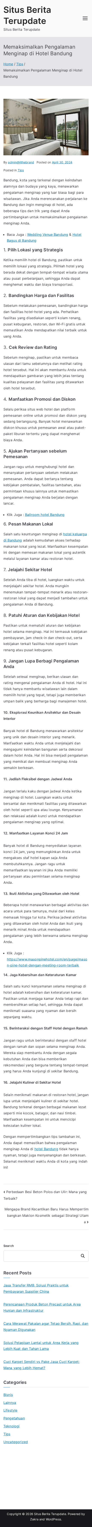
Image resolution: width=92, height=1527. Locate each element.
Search (8, 1246)
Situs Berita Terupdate (50, 1514)
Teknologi (11, 1426)
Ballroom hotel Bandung (45, 514)
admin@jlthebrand (21, 162)
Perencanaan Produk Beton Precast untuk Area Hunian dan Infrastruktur (42, 1307)
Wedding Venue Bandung (47, 234)
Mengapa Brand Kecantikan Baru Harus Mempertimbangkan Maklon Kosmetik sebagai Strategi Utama (46, 1215)
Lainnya (9, 1402)
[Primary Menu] (85, 18)
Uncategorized (15, 1442)
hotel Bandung (46, 1149)
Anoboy (9, 1456)
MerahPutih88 (14, 1462)
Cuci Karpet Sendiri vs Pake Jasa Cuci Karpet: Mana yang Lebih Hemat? (41, 1365)
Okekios (10, 1493)
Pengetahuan (14, 1418)
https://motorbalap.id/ (21, 1487)
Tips (21, 170)
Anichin (9, 1481)
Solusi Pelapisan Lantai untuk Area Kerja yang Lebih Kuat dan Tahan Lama (41, 1346)
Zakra (34, 1519)
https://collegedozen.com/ (25, 1475)
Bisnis (8, 1395)
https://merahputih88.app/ (25, 1469)
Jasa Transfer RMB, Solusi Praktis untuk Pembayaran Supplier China (36, 1288)
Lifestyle (10, 1410)
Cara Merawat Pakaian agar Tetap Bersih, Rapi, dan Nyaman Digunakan (45, 1326)
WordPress (53, 1519)
